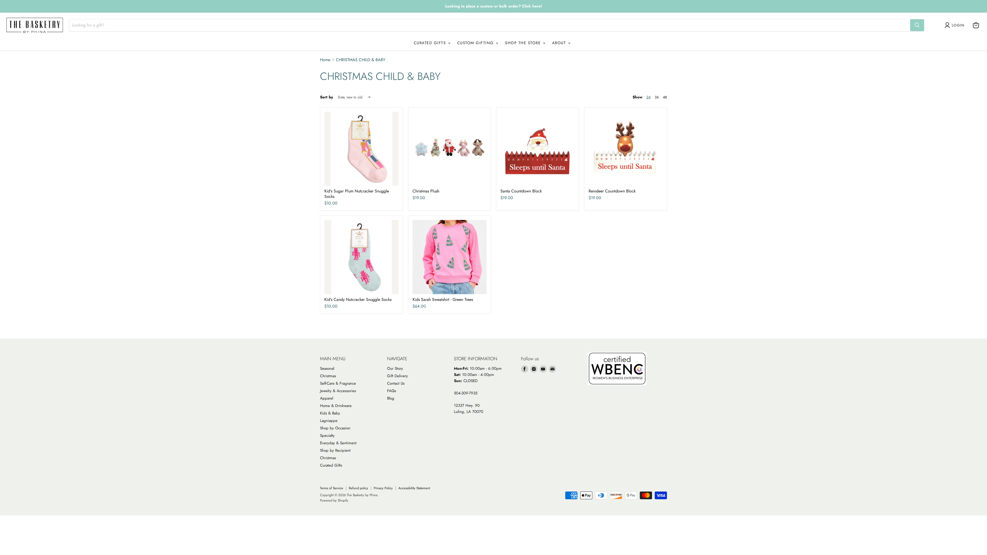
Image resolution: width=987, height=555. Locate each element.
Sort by (326, 97)
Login (958, 25)
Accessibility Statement (414, 488)
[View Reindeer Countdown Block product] (626, 149)
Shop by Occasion (335, 428)
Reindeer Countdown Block (612, 191)
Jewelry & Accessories (338, 391)
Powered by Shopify (334, 500)
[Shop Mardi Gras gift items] (493, 6)
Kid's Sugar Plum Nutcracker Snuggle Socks (356, 193)
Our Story (395, 368)
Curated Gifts (430, 43)
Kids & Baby (330, 413)
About (560, 43)
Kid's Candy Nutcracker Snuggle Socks (357, 299)
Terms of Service (331, 488)
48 (665, 97)
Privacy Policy (383, 488)
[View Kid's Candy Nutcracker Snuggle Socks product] (361, 257)
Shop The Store (523, 43)
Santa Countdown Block (521, 191)
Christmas (328, 376)
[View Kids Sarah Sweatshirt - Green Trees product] (450, 257)
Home (325, 60)
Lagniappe (328, 420)
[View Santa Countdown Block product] (537, 149)
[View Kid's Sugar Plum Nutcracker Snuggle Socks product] (361, 149)
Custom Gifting (476, 43)
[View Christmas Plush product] (450, 149)
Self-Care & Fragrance (338, 383)
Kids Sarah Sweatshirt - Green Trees (443, 299)
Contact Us (396, 383)
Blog (390, 398)
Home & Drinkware (336, 406)
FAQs (391, 391)
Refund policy (358, 488)
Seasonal (327, 368)
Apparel (326, 398)
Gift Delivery (397, 376)
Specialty (327, 435)
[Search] (917, 25)
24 (648, 97)
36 (657, 97)
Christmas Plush (426, 191)
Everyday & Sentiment (338, 443)
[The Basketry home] (34, 25)
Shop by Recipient (335, 450)
